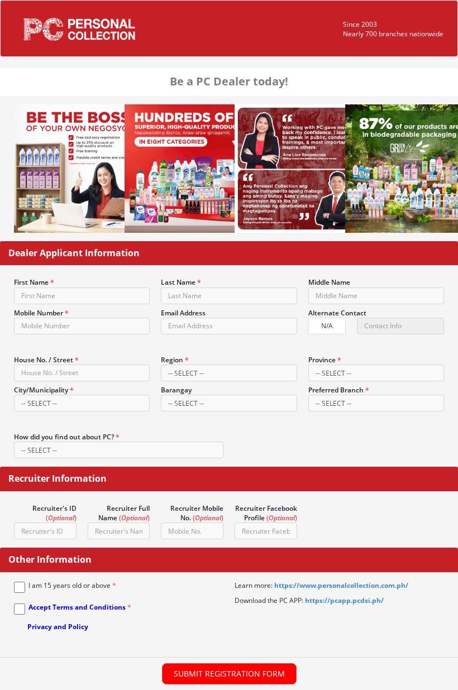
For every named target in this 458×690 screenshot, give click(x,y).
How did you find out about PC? (67, 437)
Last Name (181, 282)
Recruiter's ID (54, 513)
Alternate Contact (337, 313)
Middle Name (329, 282)
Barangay (176, 390)
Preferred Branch (338, 390)
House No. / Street (46, 360)
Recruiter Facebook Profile (266, 513)
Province (324, 360)
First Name (34, 282)
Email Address (183, 313)
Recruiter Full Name (124, 513)
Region (175, 360)
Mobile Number (41, 313)
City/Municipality (44, 390)
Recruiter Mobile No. (196, 513)
